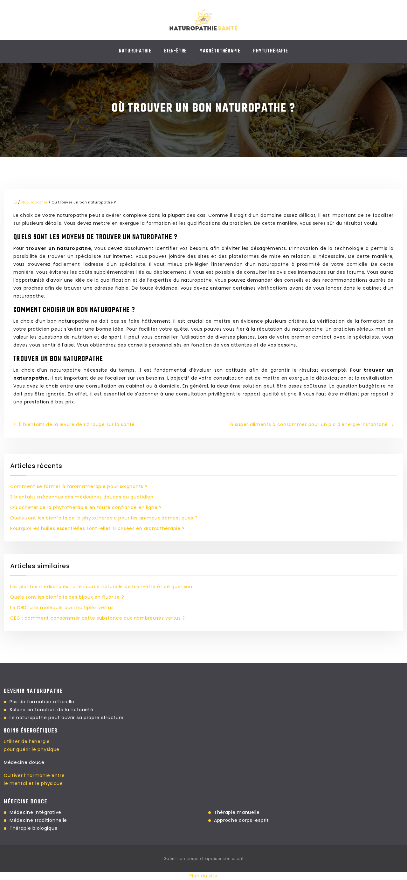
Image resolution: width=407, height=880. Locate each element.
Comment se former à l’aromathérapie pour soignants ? (79, 486)
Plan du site (203, 876)
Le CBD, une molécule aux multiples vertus (62, 607)
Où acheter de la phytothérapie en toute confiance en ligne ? (86, 507)
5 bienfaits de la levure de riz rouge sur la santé (77, 424)
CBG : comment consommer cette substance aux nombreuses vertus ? (97, 618)
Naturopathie (135, 51)
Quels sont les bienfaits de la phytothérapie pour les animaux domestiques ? (104, 518)
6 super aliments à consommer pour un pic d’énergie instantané (309, 424)
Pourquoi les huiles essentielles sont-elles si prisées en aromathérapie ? (97, 528)
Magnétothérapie (219, 51)
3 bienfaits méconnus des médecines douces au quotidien (82, 497)
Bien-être (175, 51)
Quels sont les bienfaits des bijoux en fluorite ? (67, 597)
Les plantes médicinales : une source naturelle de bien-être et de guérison (101, 586)
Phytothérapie (270, 51)
